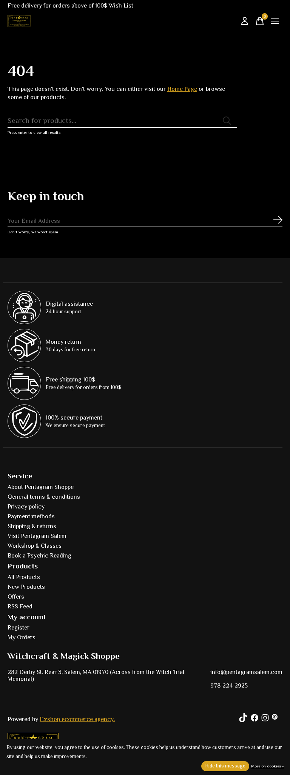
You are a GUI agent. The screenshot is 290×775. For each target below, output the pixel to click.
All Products (24, 577)
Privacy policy (26, 506)
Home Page (182, 89)
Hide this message (225, 766)
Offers (16, 596)
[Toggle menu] (274, 21)
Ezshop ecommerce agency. (77, 719)
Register (18, 627)
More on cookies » (267, 766)
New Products (26, 587)
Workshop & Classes (35, 545)
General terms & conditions (44, 496)
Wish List (121, 5)
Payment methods (31, 516)
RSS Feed (20, 606)
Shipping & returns (32, 526)
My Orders (21, 637)
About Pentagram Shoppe (41, 487)
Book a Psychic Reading (39, 555)
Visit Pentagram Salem (37, 536)
